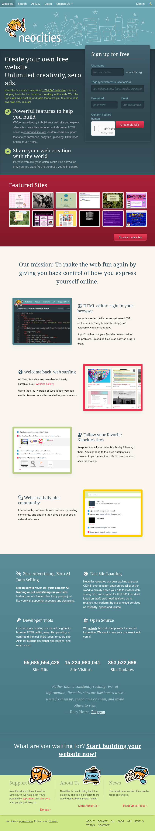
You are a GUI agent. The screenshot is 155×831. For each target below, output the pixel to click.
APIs (19, 641)
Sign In (140, 3)
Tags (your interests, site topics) (111, 82)
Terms (90, 825)
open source (26, 821)
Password (97, 98)
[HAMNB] (89, 200)
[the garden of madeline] (136, 200)
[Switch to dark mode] (151, 3)
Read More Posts (134, 806)
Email (124, 98)
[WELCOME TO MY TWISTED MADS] (19, 218)
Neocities (11, 821)
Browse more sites (130, 237)
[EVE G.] (66, 218)
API (129, 821)
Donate (44, 809)
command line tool (34, 132)
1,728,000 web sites (54, 90)
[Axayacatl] (42, 200)
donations (68, 600)
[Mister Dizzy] (66, 200)
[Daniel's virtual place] (136, 218)
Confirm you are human (101, 116)
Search (22, 3)
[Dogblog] (113, 200)
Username (97, 65)
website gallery (45, 384)
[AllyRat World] (19, 200)
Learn (48, 3)
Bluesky (53, 821)
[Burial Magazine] (113, 218)
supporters (28, 798)
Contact (103, 825)
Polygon (98, 711)
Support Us (63, 3)
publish (92, 628)
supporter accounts (44, 600)
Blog (121, 821)
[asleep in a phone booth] (89, 218)
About (90, 821)
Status (139, 821)
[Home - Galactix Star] (42, 218)
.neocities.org (133, 72)
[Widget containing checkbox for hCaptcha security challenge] (103, 128)
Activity (35, 3)
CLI (113, 821)
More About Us (87, 806)
